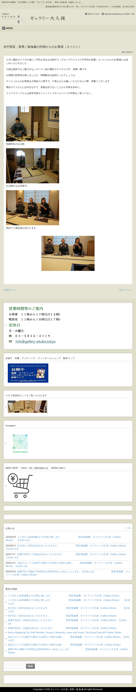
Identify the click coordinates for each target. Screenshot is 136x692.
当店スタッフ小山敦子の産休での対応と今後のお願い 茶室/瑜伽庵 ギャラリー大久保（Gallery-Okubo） (65, 644)
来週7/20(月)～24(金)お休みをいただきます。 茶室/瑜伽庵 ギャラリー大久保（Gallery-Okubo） (63, 628)
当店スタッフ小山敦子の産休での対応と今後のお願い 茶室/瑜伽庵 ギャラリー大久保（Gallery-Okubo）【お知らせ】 (68, 639)
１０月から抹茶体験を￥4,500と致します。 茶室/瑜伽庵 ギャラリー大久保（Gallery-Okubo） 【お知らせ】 (69, 602)
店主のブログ (94, 14)
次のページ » (126, 290)
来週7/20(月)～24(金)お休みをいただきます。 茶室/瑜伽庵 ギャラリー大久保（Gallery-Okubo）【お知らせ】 (67, 622)
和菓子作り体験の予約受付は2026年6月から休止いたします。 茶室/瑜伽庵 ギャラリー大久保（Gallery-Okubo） (68, 651)
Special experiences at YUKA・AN (119, 14)
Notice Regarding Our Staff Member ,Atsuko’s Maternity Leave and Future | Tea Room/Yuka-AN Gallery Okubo (64, 632)
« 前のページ (10, 290)
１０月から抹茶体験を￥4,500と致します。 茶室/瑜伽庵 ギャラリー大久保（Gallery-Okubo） (64, 595)
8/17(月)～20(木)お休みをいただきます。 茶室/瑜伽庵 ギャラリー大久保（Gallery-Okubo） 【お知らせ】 (69, 610)
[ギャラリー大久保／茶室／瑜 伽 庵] (34, 22)
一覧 (129, 528)
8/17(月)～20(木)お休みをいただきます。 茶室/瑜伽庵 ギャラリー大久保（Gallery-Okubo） (63, 615)
